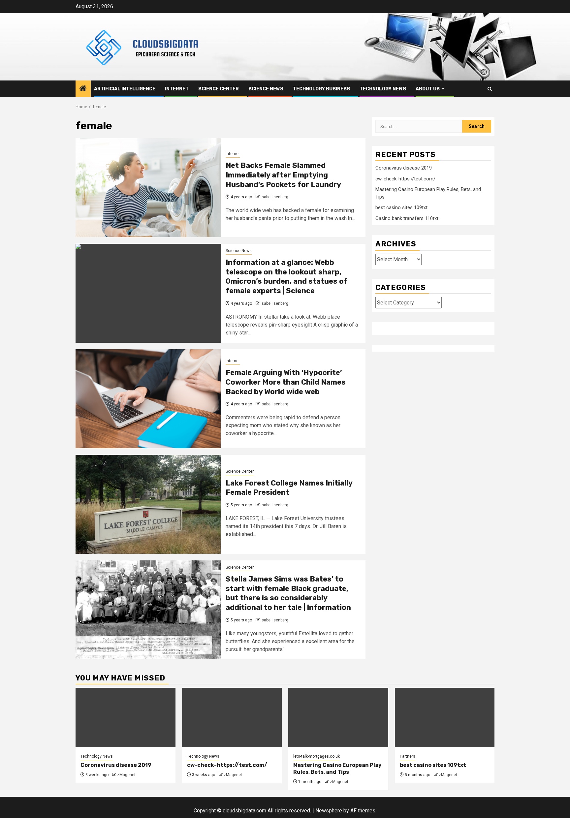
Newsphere (328, 810)
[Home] (83, 89)
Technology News (383, 89)
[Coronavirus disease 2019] (125, 717)
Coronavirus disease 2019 (403, 168)
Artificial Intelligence (124, 89)
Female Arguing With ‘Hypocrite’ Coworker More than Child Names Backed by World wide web (286, 382)
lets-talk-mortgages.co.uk (316, 756)
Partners (407, 756)
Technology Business (321, 89)
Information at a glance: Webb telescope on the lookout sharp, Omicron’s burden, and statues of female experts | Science (286, 276)
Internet (177, 89)
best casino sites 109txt (401, 207)
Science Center (218, 89)
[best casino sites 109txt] (445, 717)
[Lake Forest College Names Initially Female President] (148, 504)
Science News (265, 89)
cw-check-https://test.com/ (405, 178)
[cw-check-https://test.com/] (232, 717)
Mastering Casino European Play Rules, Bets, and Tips (337, 768)
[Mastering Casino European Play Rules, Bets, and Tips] (338, 717)
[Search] (490, 88)
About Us (428, 89)
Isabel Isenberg (274, 197)
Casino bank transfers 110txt (406, 218)
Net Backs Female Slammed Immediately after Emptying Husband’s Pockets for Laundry (283, 175)
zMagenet (126, 774)
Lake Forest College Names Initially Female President (289, 488)
